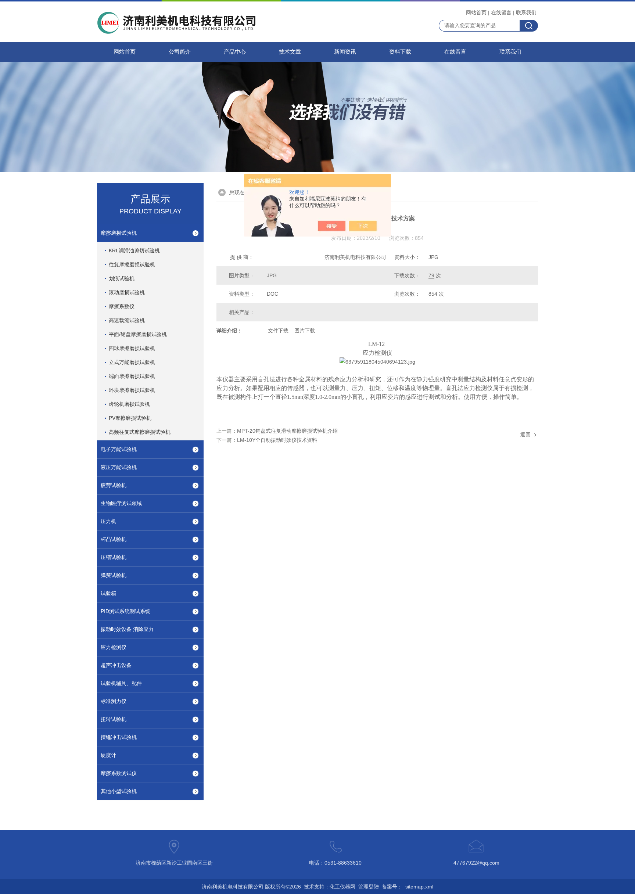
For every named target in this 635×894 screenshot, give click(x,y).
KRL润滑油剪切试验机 (134, 250)
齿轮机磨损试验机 (129, 404)
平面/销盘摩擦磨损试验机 (138, 334)
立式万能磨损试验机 (132, 362)
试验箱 (108, 593)
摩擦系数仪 (121, 306)
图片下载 (304, 331)
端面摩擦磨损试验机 (132, 376)
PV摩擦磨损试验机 (130, 418)
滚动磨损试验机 (127, 292)
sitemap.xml (419, 887)
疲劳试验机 (113, 485)
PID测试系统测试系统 (125, 611)
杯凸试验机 (113, 539)
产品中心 (235, 52)
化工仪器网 (342, 887)
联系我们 (526, 12)
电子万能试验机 (119, 449)
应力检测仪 (113, 647)
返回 (525, 434)
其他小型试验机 (119, 791)
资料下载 (400, 52)
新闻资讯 (345, 52)
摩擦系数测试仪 (119, 773)
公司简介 (180, 52)
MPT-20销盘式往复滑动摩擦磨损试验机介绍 (287, 431)
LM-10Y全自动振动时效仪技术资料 (277, 440)
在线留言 (501, 12)
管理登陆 (368, 887)
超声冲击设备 (116, 665)
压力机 (108, 521)
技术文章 (290, 52)
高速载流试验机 (127, 320)
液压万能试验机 (119, 467)
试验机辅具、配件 (121, 683)
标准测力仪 (113, 701)
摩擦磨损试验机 (119, 233)
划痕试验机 (121, 278)
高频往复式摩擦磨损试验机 (140, 432)
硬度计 (108, 755)
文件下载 (278, 331)
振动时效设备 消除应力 (127, 629)
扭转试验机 (113, 719)
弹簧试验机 (113, 575)
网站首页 (476, 12)
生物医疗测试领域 (121, 503)
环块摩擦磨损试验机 (132, 390)
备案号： (392, 887)
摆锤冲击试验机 (119, 737)
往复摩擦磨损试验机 (132, 264)
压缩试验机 (113, 557)
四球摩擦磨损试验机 (132, 348)
